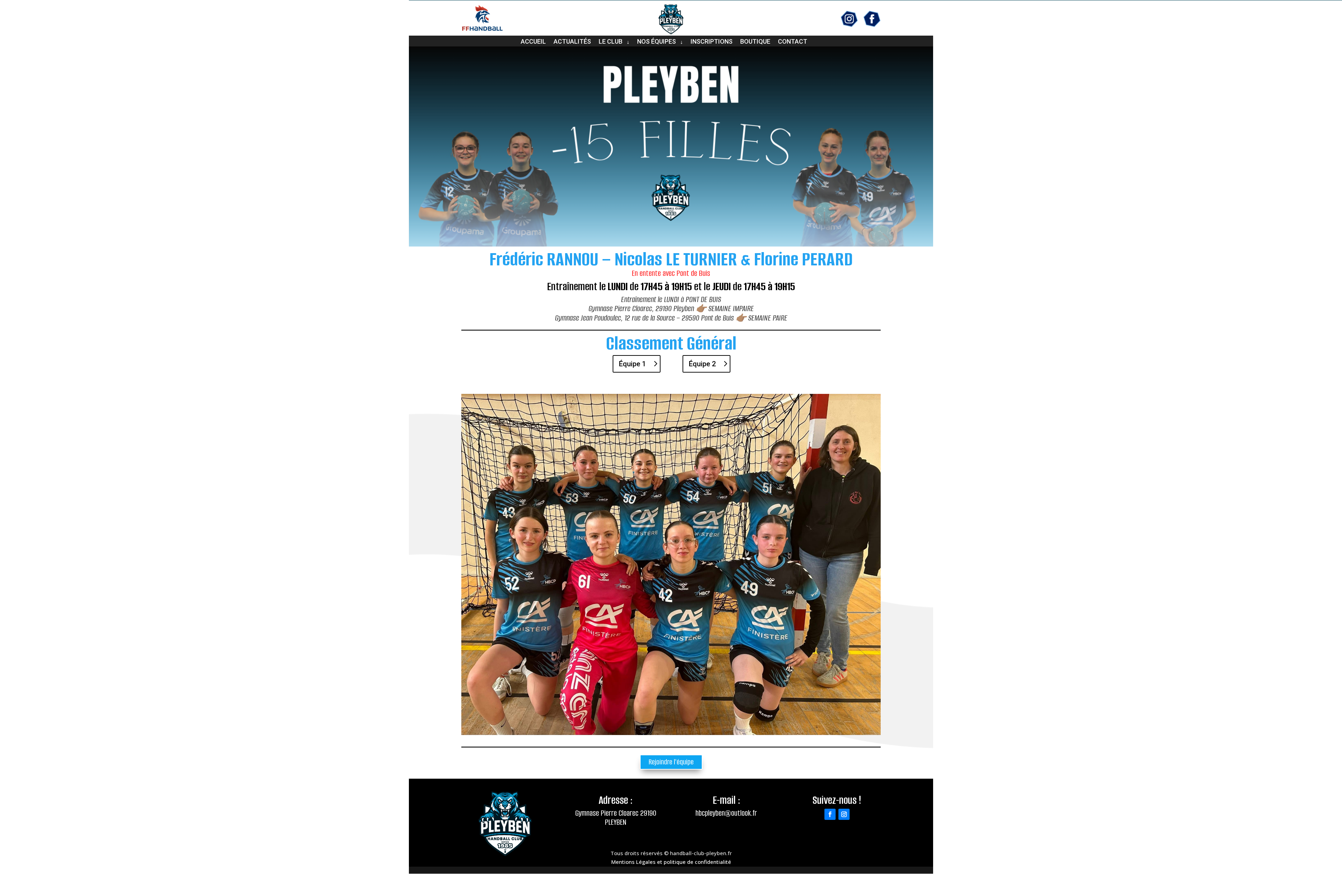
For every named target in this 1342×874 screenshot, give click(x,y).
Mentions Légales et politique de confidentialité (671, 861)
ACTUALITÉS (572, 42)
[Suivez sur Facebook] (830, 814)
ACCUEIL (533, 42)
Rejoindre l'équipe (671, 762)
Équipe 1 (632, 364)
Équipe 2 (702, 364)
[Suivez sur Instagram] (844, 814)
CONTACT (792, 42)
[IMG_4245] (671, 733)
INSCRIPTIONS (712, 42)
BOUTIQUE (755, 42)
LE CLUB (610, 42)
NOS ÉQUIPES (656, 42)
